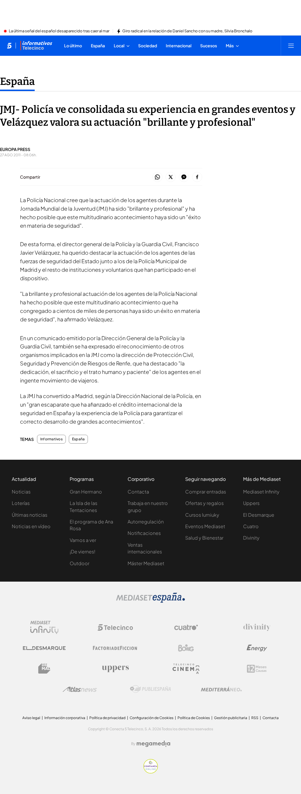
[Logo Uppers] (115, 668)
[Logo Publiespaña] (150, 689)
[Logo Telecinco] (115, 627)
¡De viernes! (82, 551)
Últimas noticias (29, 515)
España (17, 81)
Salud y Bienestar (204, 538)
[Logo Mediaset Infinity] (44, 627)
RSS (254, 718)
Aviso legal (31, 718)
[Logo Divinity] (256, 627)
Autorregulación (146, 521)
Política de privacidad (107, 718)
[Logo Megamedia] (153, 743)
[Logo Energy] (257, 648)
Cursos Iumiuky (202, 515)
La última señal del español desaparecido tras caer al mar (59, 31)
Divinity (251, 538)
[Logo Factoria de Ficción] (115, 648)
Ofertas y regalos (204, 503)
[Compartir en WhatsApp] (157, 177)
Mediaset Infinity (261, 492)
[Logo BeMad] (44, 668)
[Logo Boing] (186, 648)
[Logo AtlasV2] (80, 689)
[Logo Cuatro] (186, 627)
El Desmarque (258, 515)
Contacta (138, 492)
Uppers (251, 503)
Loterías (21, 503)
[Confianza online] (150, 771)
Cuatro (251, 526)
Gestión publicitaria (230, 718)
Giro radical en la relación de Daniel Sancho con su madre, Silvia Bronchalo (187, 31)
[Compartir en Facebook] (197, 177)
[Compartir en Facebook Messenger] (184, 177)
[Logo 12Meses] (257, 669)
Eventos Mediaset (205, 526)
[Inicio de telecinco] (9, 45)
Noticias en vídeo (31, 526)
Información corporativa (64, 718)
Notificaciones (144, 533)
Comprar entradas (205, 492)
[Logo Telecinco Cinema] (186, 668)
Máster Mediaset (146, 563)
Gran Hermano (86, 492)
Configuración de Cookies (151, 718)
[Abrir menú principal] (291, 45)
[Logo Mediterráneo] (221, 689)
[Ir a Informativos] (36, 45)
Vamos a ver (83, 540)
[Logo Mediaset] (150, 601)
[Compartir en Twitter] (170, 177)
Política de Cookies (194, 718)
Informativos (51, 439)
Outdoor (79, 563)
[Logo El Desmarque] (44, 648)
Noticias (21, 492)
